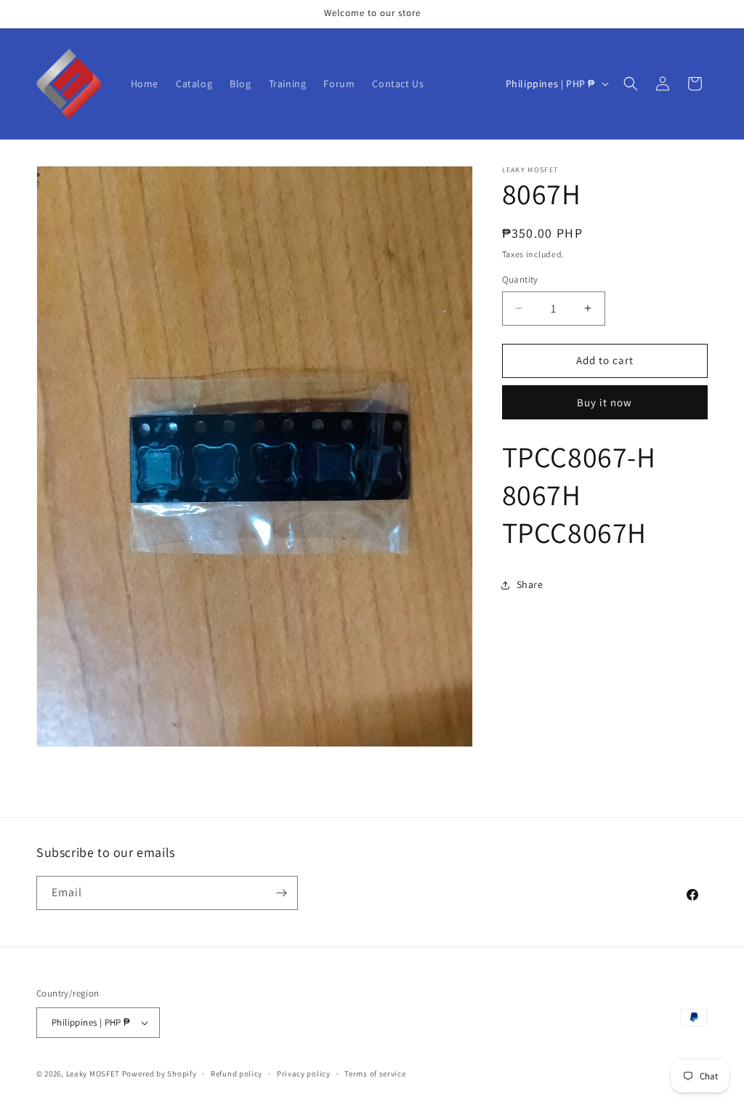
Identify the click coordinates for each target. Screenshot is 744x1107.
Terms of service (374, 1073)
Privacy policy (304, 1073)
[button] (631, 84)
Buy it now (604, 402)
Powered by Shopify (159, 1073)
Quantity (520, 279)
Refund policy (236, 1073)
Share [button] (530, 584)
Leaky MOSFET (93, 1073)
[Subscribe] (281, 893)
